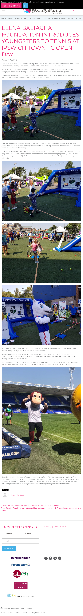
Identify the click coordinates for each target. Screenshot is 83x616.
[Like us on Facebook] (46, 558)
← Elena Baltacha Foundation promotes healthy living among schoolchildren (30, 505)
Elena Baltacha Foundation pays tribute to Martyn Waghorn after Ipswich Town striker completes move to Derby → (41, 509)
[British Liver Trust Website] (21, 589)
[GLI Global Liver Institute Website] (21, 578)
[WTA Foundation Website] (20, 559)
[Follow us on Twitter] (55, 558)
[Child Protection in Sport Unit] (20, 597)
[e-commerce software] (1, 608)
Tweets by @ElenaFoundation (55, 527)
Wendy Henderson (18, 495)
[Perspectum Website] (20, 566)
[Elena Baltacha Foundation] (41, 11)
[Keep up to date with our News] (59, 558)
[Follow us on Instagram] (50, 558)
